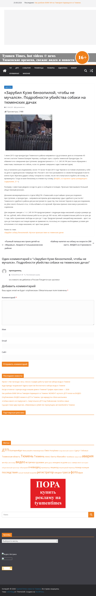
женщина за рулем (60, 462)
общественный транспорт (10, 468)
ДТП (17, 68)
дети (46, 463)
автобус (5, 462)
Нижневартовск (38, 451)
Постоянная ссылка (33, 275)
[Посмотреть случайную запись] (91, 71)
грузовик (39, 462)
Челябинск (70, 457)
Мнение (26, 73)
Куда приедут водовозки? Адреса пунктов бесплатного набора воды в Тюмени (33, 385)
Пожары (51, 68)
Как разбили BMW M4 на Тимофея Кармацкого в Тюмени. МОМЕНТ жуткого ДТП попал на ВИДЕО (41, 393)
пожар (78, 467)
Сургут (77, 450)
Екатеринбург (15, 450)
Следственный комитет (66, 451)
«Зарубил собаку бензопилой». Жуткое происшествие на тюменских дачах (34, 232)
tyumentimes (20, 107)
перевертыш (45, 468)
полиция (85, 467)
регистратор (45, 472)
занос (70, 462)
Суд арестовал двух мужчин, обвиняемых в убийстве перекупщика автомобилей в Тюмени (38, 405)
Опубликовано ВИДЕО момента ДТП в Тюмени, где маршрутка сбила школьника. (34, 397)
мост (79, 463)
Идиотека (62, 68)
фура (80, 472)
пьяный (20, 473)
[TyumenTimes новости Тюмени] (4, 71)
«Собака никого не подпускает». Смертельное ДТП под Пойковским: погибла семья (35, 401)
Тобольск (84, 450)
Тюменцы (38, 68)
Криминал (14, 73)
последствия (10, 472)
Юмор (74, 68)
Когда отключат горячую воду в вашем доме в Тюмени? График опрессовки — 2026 (35, 389)
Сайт (4, 352)
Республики (54, 450)
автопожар (11, 462)
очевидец (34, 467)
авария (88, 456)
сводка (58, 472)
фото (74, 472)
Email (4, 340)
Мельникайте (28, 451)
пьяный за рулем (30, 473)
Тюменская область (11, 456)
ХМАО (47, 456)
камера (74, 463)
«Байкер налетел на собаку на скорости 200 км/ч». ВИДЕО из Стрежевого (70, 243)
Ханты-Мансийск (58, 456)
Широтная (78, 457)
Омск (46, 450)
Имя (4, 329)
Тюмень (27, 456)
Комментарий (9, 297)
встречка (30, 462)
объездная (24, 468)
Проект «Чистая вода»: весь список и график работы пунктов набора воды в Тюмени (36, 382)
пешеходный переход (67, 468)
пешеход (54, 467)
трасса (66, 472)
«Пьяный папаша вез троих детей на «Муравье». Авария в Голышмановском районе (24, 245)
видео (20, 462)
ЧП (10, 68)
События (26, 68)
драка (50, 462)
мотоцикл (85, 462)
